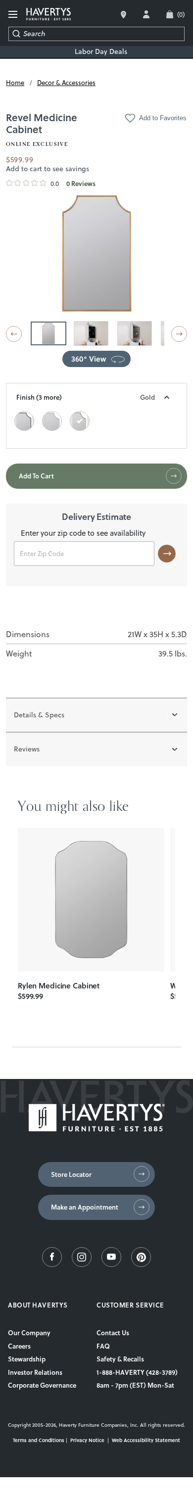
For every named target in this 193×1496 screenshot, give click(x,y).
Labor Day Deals (101, 51)
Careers (19, 1346)
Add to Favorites (163, 118)
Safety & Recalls (120, 1359)
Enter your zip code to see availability (83, 533)
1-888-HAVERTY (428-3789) (137, 1372)
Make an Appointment (84, 1207)
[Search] (16, 34)
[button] (14, 334)
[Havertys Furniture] (97, 1128)
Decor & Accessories (66, 82)
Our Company (29, 1332)
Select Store (123, 14)
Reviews (27, 749)
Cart (181, 14)
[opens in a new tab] (52, 1264)
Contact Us (112, 1332)
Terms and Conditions (38, 1440)
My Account (146, 14)
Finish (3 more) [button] (85, 397)
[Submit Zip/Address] (167, 553)
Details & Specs (39, 715)
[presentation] (91, 900)
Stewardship (27, 1359)
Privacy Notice (87, 1440)
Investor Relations (35, 1372)
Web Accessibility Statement (146, 1440)
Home (15, 82)
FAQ (103, 1346)
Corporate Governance (42, 1385)
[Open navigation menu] (13, 14)
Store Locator (71, 1174)
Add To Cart (36, 475)
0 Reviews (81, 184)
